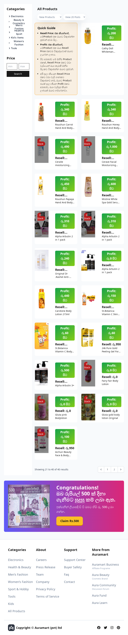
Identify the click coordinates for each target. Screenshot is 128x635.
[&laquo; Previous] (101, 469)
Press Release (45, 567)
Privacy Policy (45, 589)
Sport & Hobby (18, 589)
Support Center (75, 560)
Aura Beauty (100, 576)
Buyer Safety (73, 567)
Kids (11, 604)
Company (42, 582)
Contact (69, 582)
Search (18, 73)
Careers (41, 560)
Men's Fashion (18, 574)
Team (40, 574)
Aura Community (104, 586)
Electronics (16, 560)
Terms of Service (47, 596)
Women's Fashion (20, 582)
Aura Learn (99, 603)
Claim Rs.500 (69, 521)
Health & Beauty (19, 567)
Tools (12, 596)
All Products (16, 611)
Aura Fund (99, 595)
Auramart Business (105, 566)
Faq (66, 574)
